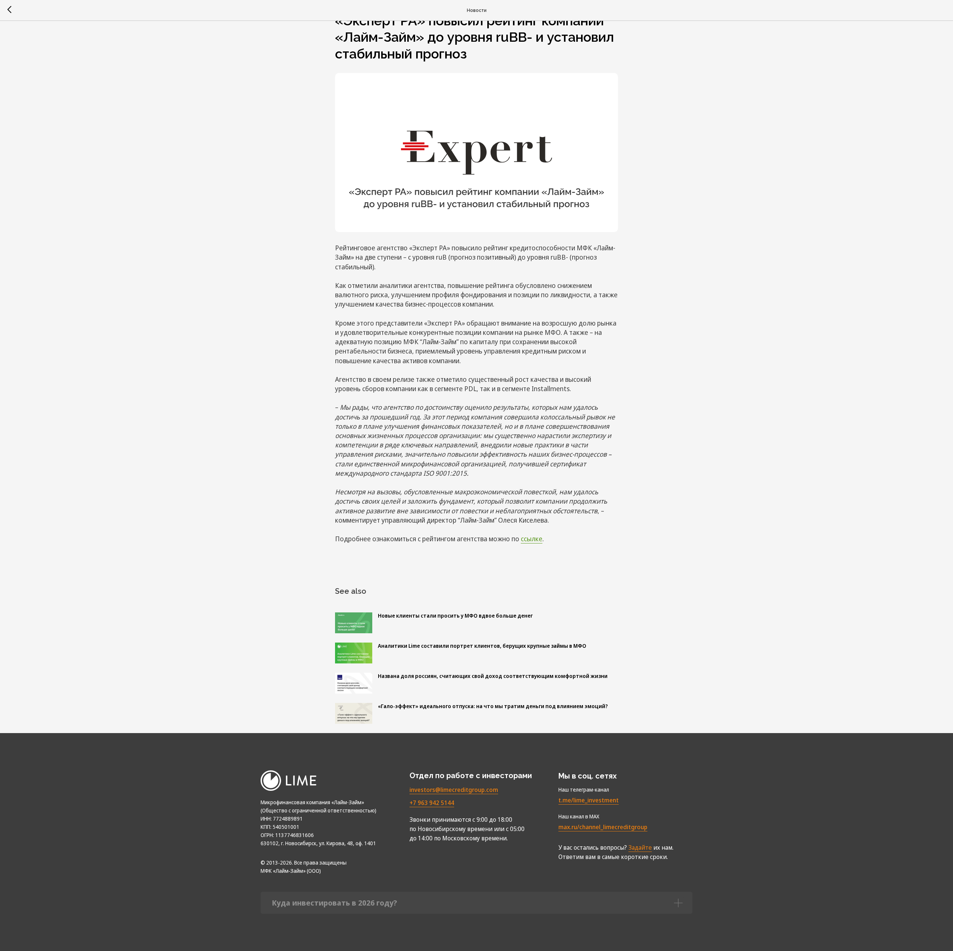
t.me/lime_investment (588, 800)
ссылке (531, 538)
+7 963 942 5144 (431, 803)
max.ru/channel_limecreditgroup (602, 827)
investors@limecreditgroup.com (453, 790)
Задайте (640, 847)
